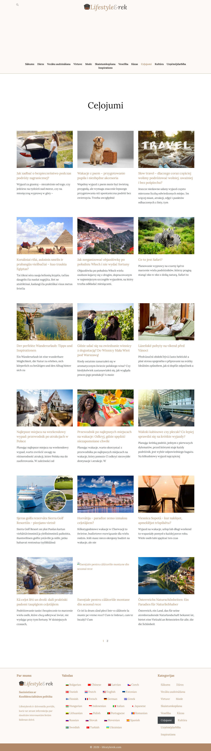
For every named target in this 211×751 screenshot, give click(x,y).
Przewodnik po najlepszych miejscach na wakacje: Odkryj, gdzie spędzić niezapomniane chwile (104, 436)
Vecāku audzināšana (58, 64)
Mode (88, 64)
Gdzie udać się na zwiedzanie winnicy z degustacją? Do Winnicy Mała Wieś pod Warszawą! (104, 350)
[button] (17, 5)
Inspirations (105, 67)
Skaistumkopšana (105, 64)
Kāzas (134, 64)
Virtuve (78, 64)
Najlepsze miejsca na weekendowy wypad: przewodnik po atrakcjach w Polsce (42, 436)
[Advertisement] (105, 37)
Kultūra (159, 64)
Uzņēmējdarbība (176, 64)
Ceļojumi (146, 64)
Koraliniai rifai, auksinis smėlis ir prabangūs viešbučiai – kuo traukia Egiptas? (42, 264)
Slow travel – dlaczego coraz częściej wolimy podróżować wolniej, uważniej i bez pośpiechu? (165, 177)
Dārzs (40, 64)
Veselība (123, 64)
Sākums (29, 64)
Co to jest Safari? (150, 259)
